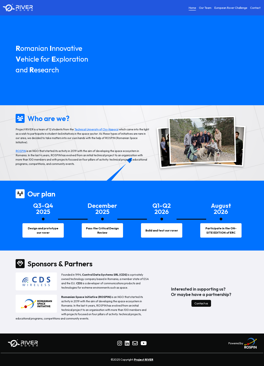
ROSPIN (21, 151)
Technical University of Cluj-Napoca (96, 129)
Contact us (201, 303)
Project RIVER (143, 359)
